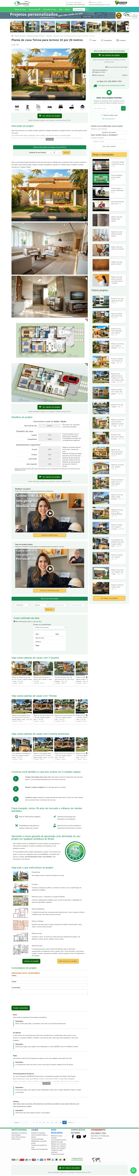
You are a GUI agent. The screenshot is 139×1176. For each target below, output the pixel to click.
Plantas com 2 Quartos (58, 1144)
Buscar (50, 609)
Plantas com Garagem (58, 1148)
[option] (17, 26)
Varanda (54, 1138)
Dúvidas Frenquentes (38, 1133)
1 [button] (44, 102)
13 (56, 1122)
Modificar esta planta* (109, 132)
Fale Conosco (15, 1139)
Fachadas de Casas (57, 1154)
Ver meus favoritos (108, 119)
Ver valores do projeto (51, 116)
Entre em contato (96, 1138)
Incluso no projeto (31, 961)
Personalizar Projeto (49, 9)
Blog (60, 9)
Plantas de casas (56, 1136)
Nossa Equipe (15, 1135)
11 (48, 1122)
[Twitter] (84, 1136)
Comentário (15, 987)
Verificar (66, 152)
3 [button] (50, 102)
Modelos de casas (57, 1142)
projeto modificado (50, 535)
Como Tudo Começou (18, 1137)
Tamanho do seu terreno (37, 152)
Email (13, 981)
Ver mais (50, 139)
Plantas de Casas (20, 9)
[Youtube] (79, 1136)
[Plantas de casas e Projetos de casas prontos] (22, 3)
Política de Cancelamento (39, 1149)
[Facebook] (73, 1136)
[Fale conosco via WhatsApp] (133, 1170)
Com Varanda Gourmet (58, 1140)
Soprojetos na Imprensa (19, 1133)
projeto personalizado (49, 590)
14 (60, 1122)
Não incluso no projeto (68, 961)
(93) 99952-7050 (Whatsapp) (75, 4)
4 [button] (53, 102)
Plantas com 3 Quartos (58, 1146)
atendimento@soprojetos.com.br (99, 4)
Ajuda (67, 9)
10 (44, 1122)
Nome (13, 975)
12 (52, 1122)
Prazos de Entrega (37, 1139)
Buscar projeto (34, 9)
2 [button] (47, 102)
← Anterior (16, 1122)
